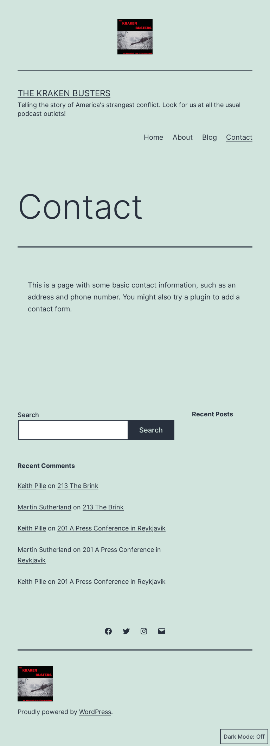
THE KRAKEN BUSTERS (64, 93)
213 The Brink (77, 485)
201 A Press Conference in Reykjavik (111, 528)
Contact (239, 137)
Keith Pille (32, 485)
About (183, 137)
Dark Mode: (239, 736)
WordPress (95, 711)
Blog (209, 137)
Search (28, 414)
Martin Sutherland (44, 507)
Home (153, 137)
